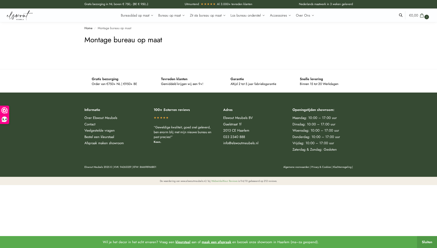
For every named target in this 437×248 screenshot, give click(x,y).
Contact (89, 124)
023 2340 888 (234, 136)
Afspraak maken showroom (104, 143)
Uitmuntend (200, 4)
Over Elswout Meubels (100, 117)
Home (88, 28)
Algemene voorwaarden (296, 167)
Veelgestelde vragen (99, 130)
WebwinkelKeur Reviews (224, 181)
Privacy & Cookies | (322, 167)
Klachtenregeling (342, 167)
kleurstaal (182, 242)
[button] (419, 15)
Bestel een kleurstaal (99, 136)
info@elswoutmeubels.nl (240, 143)
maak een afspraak (216, 242)
